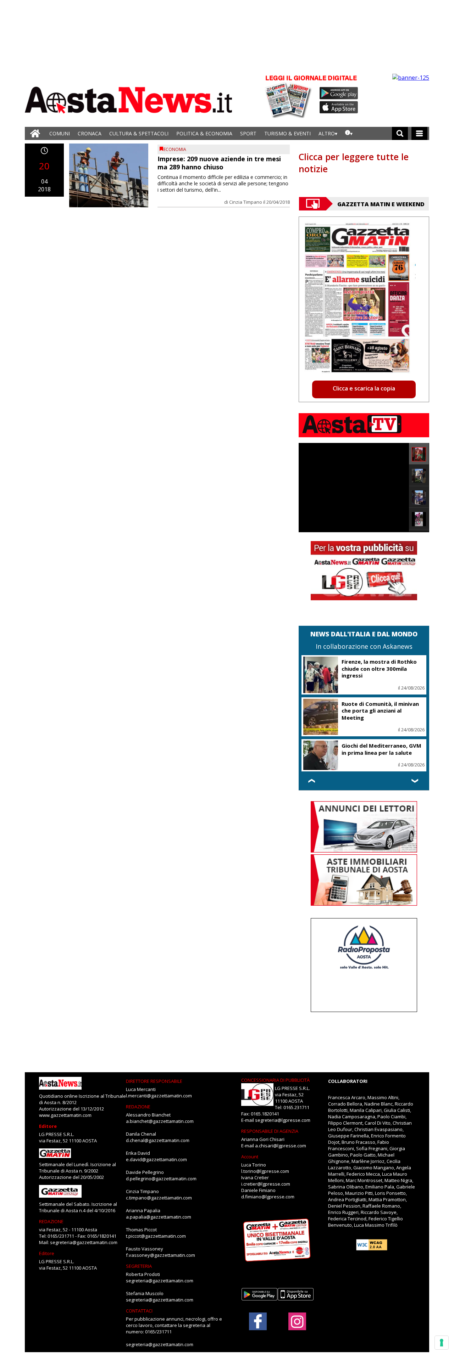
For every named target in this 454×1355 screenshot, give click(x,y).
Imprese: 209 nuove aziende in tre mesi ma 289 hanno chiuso (219, 162)
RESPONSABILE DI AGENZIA (269, 1131)
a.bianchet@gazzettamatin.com (160, 1121)
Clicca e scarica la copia (364, 388)
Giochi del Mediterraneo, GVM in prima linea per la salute (381, 749)
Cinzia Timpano (245, 202)
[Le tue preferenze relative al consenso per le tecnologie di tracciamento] (441, 1342)
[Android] (339, 93)
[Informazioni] (348, 133)
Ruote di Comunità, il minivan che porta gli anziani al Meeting (380, 710)
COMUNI (59, 133)
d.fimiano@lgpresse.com (267, 1196)
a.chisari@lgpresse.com (280, 1145)
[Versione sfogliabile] (289, 96)
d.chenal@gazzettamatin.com (157, 1140)
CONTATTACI (139, 1311)
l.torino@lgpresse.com (265, 1171)
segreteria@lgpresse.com (282, 1120)
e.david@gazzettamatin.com (156, 1159)
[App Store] (339, 107)
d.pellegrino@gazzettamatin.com (161, 1178)
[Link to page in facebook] (258, 1321)
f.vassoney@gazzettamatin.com (160, 1255)
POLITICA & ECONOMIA (204, 133)
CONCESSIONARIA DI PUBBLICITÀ (275, 1080)
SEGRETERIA (139, 1266)
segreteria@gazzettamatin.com (83, 1242)
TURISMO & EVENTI (287, 133)
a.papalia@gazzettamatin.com (158, 1217)
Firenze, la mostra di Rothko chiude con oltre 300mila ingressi (379, 668)
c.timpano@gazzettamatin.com (159, 1197)
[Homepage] (35, 133)
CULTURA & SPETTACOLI (138, 133)
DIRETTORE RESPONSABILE (154, 1081)
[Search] (400, 133)
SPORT (248, 133)
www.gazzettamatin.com (65, 1115)
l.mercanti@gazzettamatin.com (159, 1095)
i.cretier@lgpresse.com (265, 1184)
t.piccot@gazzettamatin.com (156, 1236)
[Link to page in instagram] (297, 1326)
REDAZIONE (51, 1221)
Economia (175, 149)
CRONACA (89, 133)
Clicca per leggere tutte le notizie (354, 163)
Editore (48, 1126)
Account (249, 1156)
